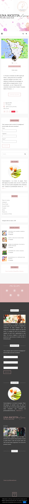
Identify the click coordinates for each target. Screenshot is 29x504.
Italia (4, 108)
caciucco (10, 106)
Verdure (4, 208)
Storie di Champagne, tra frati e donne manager (16, 245)
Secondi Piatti (5, 206)
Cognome (4, 133)
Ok (24, 502)
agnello (7, 106)
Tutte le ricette (6, 200)
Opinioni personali (14, 66)
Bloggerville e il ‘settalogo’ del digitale (16, 258)
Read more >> (19, 410)
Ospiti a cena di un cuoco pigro (16, 237)
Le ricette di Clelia (7, 214)
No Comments (8, 104)
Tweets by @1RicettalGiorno (9, 480)
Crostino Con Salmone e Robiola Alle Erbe (16, 232)
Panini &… (5, 212)
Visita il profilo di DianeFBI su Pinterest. (14, 271)
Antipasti (4, 202)
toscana (7, 108)
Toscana (14, 70)
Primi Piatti (5, 204)
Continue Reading (14, 94)
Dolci (3, 210)
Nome (3, 128)
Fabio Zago (15, 63)
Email (4, 139)
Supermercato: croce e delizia (16, 250)
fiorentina (14, 106)
